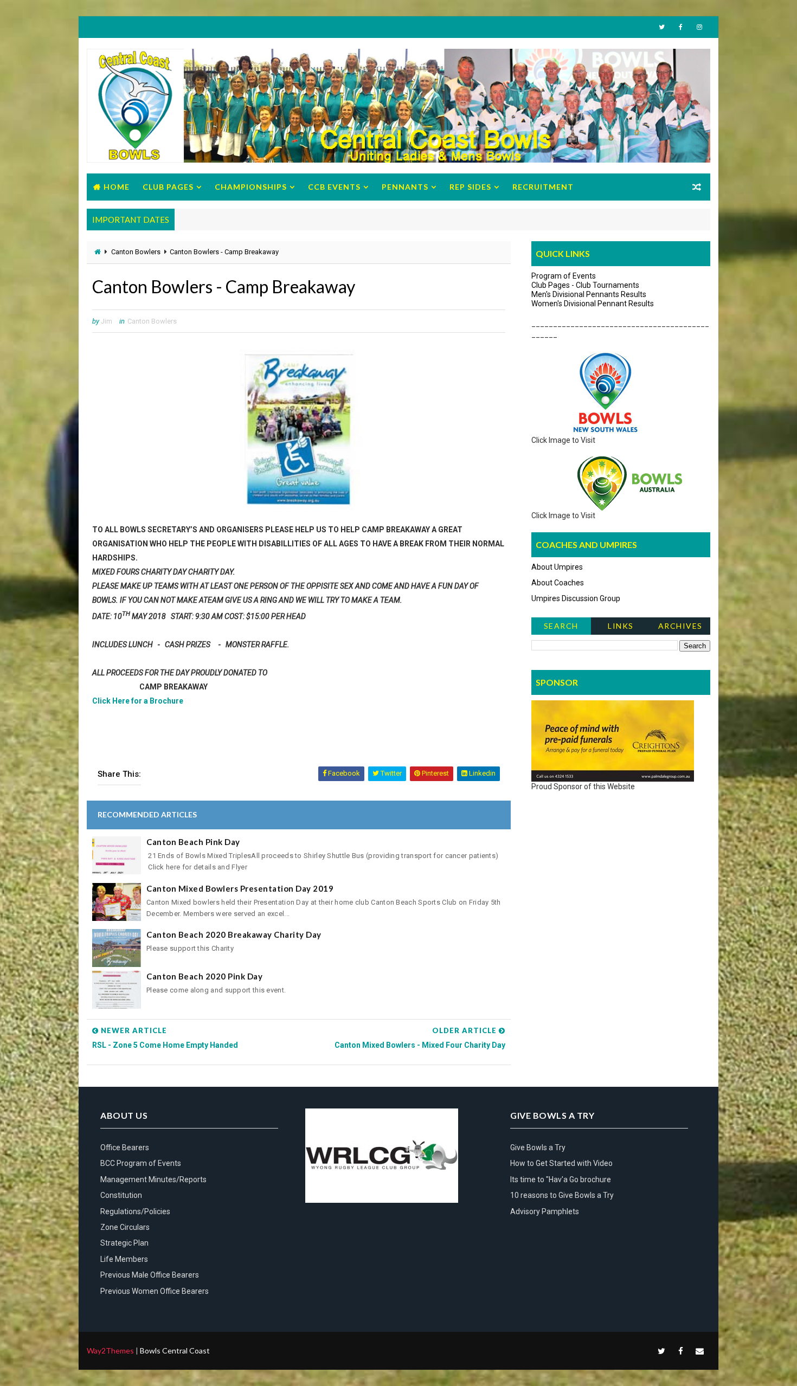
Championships (251, 186)
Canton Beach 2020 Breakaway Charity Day (234, 934)
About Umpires (557, 567)
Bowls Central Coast (175, 1350)
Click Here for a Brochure (137, 701)
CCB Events (334, 186)
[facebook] (680, 27)
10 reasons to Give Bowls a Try (562, 1195)
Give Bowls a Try (537, 1147)
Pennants (405, 186)
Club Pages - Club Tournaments (585, 285)
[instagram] (699, 27)
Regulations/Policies (135, 1211)
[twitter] (661, 27)
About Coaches (557, 582)
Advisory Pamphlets (544, 1211)
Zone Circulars (125, 1227)
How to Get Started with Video (561, 1163)
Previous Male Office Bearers (149, 1275)
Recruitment (543, 186)
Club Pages (168, 186)
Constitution (121, 1195)
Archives (680, 625)
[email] (699, 1351)
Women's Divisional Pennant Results (592, 303)
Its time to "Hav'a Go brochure (560, 1179)
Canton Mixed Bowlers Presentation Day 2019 (239, 888)
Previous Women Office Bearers (154, 1291)
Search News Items (561, 628)
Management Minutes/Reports (153, 1179)
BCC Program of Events (140, 1163)
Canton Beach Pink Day (193, 842)
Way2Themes (110, 1350)
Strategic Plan (124, 1243)
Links (621, 625)
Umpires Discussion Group (575, 598)
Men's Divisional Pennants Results (588, 294)
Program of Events (563, 276)
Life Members (124, 1259)
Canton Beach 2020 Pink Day (204, 976)
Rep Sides (470, 186)
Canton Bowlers (135, 252)
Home (117, 186)
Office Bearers (124, 1147)
